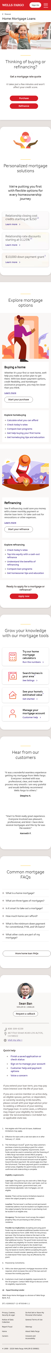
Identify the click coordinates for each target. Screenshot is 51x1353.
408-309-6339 (15, 1028)
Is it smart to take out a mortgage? (24, 908)
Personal (8, 14)
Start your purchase (18, 399)
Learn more (11, 224)
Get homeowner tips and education (25, 573)
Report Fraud (7, 1327)
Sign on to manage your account (28, 1063)
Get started (29, 698)
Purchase (24, 98)
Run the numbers (32, 662)
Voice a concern (19, 1075)
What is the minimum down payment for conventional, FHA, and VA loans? (25, 925)
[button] (25, 893)
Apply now (23, 596)
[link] (25, 1013)
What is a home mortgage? (20, 893)
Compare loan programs (19, 428)
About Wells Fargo (32, 1331)
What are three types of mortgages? (25, 900)
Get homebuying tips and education (26, 437)
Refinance (24, 105)
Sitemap (28, 1327)
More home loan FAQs (26, 953)
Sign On (35, 5)
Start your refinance (18, 529)
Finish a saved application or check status (26, 1058)
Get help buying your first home (23, 433)
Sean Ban (25, 1003)
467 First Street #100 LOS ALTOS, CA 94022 (25, 1034)
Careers (5, 1336)
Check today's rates (17, 424)
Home (4, 1331)
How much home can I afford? (22, 916)
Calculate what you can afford (22, 420)
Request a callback (25, 1013)
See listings (28, 680)
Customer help (30, 717)
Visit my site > (15, 1040)
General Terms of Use (33, 1319)
